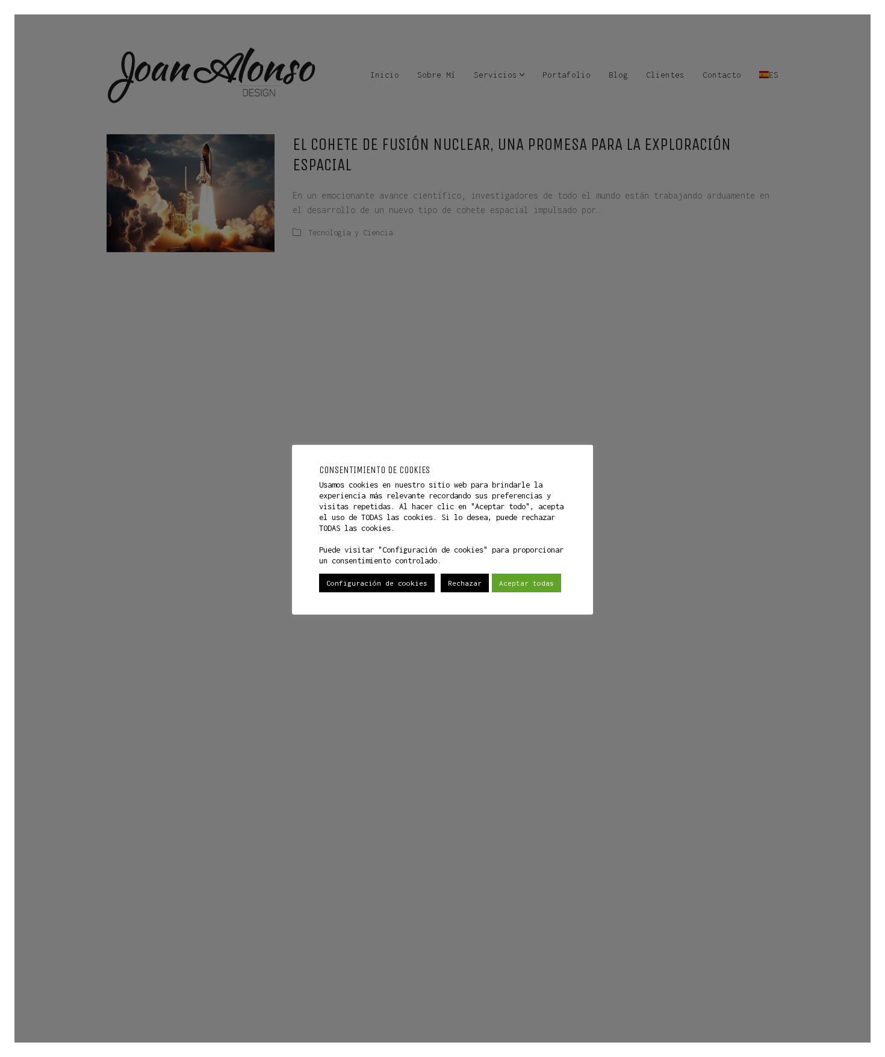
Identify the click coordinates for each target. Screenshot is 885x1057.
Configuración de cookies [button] (376, 583)
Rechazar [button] (465, 583)
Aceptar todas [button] (526, 583)
